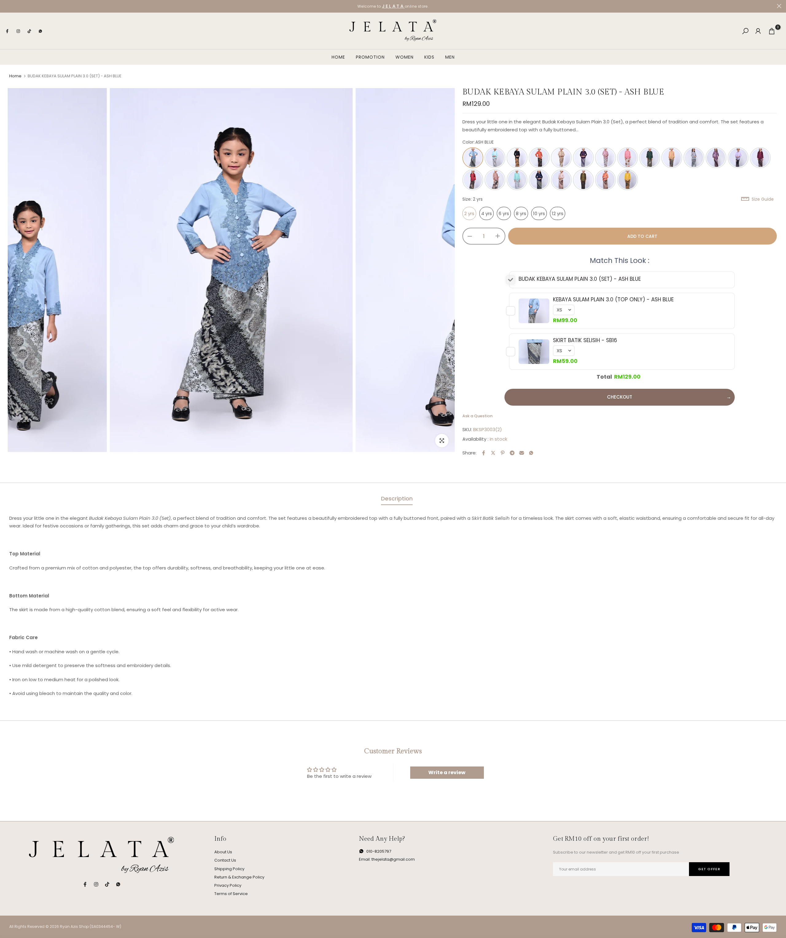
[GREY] (693, 157)
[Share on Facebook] (483, 452)
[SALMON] (605, 179)
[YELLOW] (627, 179)
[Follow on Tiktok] (29, 31)
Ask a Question (477, 416)
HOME (338, 57)
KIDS (429, 57)
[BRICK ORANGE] (539, 157)
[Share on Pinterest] (502, 452)
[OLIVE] (583, 179)
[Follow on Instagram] (18, 31)
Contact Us (225, 860)
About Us (223, 852)
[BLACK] (517, 157)
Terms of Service (231, 894)
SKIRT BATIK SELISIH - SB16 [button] (585, 340)
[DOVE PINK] (605, 157)
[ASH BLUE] (472, 157)
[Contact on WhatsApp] (40, 31)
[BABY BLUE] (494, 157)
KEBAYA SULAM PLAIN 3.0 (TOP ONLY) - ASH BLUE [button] (613, 299)
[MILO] (494, 179)
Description (397, 498)
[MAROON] (472, 179)
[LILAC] (738, 157)
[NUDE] (561, 179)
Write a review (446, 772)
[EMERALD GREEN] (649, 157)
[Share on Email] (521, 452)
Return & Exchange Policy (239, 877)
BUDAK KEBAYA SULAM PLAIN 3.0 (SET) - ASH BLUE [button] (580, 279)
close (7, 6)
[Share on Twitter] (493, 452)
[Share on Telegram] (512, 452)
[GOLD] (671, 157)
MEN (450, 57)
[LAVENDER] (716, 157)
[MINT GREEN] (517, 179)
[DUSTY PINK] (627, 157)
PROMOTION (370, 57)
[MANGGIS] (760, 157)
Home (15, 76)
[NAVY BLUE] (539, 179)
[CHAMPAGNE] (561, 157)
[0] (772, 31)
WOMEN (404, 57)
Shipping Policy (229, 869)
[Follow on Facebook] (7, 31)
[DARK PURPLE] (583, 157)
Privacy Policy (227, 885)
